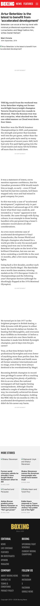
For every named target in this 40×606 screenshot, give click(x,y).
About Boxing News (9, 575)
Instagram (26, 579)
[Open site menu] (37, 4)
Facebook (26, 587)
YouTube (25, 575)
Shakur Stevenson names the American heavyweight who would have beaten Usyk (30, 475)
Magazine (5, 564)
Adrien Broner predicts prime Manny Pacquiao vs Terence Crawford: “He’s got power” (9, 505)
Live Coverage (7, 548)
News (19, 4)
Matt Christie (6, 38)
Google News (27, 591)
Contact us (6, 579)
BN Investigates (8, 556)
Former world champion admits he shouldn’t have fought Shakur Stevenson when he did (9, 476)
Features (28, 4)
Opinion (4, 560)
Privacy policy (7, 590)
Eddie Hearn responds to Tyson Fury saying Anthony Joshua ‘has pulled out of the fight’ (30, 505)
